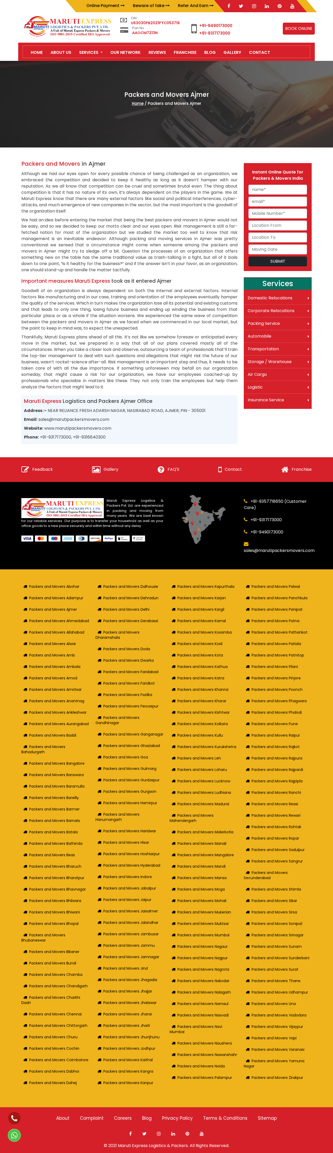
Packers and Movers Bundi (52, 963)
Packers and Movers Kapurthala (205, 586)
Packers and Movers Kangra (128, 1071)
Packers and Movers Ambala (54, 666)
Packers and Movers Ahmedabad (59, 620)
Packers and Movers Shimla (276, 889)
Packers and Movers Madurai (203, 804)
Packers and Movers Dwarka (128, 660)
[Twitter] (241, 6)
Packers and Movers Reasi (275, 804)
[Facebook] (228, 6)
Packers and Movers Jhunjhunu (131, 1037)
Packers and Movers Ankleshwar (58, 712)
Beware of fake (149, 6)
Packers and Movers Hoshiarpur (131, 853)
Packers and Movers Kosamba (204, 632)
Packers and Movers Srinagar (278, 935)
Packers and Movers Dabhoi (54, 1071)
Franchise (302, 469)
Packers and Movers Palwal (276, 586)
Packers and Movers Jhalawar (130, 1002)
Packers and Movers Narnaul (202, 1003)
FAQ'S (173, 469)
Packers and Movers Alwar (52, 643)
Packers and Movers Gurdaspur (131, 780)
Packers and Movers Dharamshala (117, 635)
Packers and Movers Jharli (126, 1025)
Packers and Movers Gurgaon (129, 791)
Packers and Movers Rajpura (277, 758)
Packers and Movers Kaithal (128, 1059)
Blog (147, 1118)
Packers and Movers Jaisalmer (130, 911)
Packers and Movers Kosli (199, 643)
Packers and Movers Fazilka (127, 694)
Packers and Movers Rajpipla (277, 781)
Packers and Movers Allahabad (56, 632)
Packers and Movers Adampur (56, 598)
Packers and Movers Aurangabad (59, 723)
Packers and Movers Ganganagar (133, 734)
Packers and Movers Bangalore (57, 763)
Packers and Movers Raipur (276, 735)
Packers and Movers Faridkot (129, 683)
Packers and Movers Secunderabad (266, 875)
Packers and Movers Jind (125, 968)
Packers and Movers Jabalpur (129, 888)
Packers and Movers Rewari (276, 815)
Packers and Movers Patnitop (278, 655)
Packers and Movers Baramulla (57, 786)
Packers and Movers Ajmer (53, 609)
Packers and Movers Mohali (201, 900)
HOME (37, 52)
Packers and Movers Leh (199, 758)
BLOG (210, 52)
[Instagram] (254, 6)
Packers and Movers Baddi (52, 735)
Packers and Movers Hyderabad (131, 865)
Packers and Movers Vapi (274, 1038)
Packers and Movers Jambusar (131, 934)
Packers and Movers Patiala (276, 643)
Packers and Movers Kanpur (128, 1082)
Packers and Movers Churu (53, 1037)
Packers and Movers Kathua (202, 666)
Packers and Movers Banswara (56, 774)
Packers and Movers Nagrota (203, 969)
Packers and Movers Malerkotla (205, 832)
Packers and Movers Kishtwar (203, 712)
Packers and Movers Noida (201, 1066)
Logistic (255, 387)
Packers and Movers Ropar (275, 838)
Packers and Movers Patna (275, 620)
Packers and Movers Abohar (54, 586)
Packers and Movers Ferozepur (130, 706)
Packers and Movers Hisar (126, 842)
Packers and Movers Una (274, 1003)
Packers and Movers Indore (127, 876)
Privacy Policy (177, 1118)
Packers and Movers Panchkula (280, 598)
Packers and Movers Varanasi (278, 1049)
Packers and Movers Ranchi (276, 792)
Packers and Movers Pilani (275, 666)
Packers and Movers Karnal (201, 620)
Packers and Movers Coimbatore (58, 1059)
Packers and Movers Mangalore (205, 855)
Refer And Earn (193, 6)
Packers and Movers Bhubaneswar (43, 937)
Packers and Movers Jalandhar (130, 922)
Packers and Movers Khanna (202, 689)
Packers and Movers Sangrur (277, 861)
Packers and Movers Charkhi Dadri (50, 1000)
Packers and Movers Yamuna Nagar (274, 1063)
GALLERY (232, 52)
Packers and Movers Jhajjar (127, 991)
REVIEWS (157, 52)
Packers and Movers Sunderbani (280, 958)
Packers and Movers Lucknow (203, 781)
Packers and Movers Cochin (54, 1048)
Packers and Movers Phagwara (279, 701)
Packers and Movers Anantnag (56, 701)
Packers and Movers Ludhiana (204, 792)
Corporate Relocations (271, 311)
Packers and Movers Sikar (274, 900)
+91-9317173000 (214, 33)
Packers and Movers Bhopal (54, 923)
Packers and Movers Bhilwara (55, 900)
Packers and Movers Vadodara (279, 1015)
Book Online (298, 28)
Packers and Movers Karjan (201, 598)
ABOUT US (60, 52)
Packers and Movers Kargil (200, 609)
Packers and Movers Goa (125, 757)
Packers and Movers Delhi (126, 609)
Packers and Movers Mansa (202, 877)
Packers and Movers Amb (52, 655)
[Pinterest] (279, 6)
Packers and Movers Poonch (277, 689)
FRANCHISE (185, 52)
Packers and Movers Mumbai (203, 935)
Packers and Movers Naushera (204, 1043)
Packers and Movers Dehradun (130, 598)
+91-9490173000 (215, 25)
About (62, 1118)
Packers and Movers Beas (52, 855)
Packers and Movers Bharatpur (56, 877)
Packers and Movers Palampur (204, 1077)
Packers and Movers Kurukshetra (206, 746)
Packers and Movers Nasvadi (203, 1015)
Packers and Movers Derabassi (130, 620)
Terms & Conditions (225, 1118)
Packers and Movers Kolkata (202, 723)
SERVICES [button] (89, 52)
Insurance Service (266, 400)
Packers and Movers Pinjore (276, 678)
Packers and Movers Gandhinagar (117, 720)
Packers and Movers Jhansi (127, 1014)
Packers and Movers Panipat (277, 609)
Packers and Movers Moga (201, 889)
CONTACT (259, 52)
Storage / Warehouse (270, 362)
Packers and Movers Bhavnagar (57, 889)
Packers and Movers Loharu (202, 769)
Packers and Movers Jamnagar (131, 956)
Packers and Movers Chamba (55, 974)
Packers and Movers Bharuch (55, 866)
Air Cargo (257, 374)
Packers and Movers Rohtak (276, 826)
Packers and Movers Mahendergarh (192, 818)
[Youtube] (292, 6)
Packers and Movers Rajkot (276, 746)
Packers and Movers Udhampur (280, 992)
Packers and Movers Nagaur (202, 946)
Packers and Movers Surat (275, 969)
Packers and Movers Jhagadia (130, 979)
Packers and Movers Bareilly (54, 797)
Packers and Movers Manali (201, 843)
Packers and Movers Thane (276, 980)
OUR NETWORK (125, 52)
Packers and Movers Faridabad (130, 671)
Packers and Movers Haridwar (129, 831)
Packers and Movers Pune (275, 723)
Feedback (42, 469)
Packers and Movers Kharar (201, 701)
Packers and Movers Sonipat (277, 923)
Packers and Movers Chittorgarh (58, 1025)
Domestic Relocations (270, 298)
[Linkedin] (267, 6)
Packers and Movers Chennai (55, 1014)
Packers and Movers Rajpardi (277, 769)
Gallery (111, 469)
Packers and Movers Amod (53, 678)
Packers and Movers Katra (200, 678)
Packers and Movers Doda (126, 649)
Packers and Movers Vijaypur (277, 1026)
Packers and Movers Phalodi (277, 712)
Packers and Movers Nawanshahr (207, 1054)
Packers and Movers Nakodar (203, 980)
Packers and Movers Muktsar (203, 923)
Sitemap (267, 1118)
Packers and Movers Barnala (54, 820)
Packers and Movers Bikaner (54, 951)
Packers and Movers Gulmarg (129, 768)
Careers (123, 1118)
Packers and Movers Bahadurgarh (43, 749)
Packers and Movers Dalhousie (130, 586)
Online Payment (103, 6)
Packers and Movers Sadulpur (278, 849)
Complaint (92, 1118)
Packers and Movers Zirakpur (277, 1077)
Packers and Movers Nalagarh (204, 992)
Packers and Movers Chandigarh (58, 986)
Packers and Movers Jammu (129, 945)
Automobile (259, 336)
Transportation (263, 349)
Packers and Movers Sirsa (274, 912)
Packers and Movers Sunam (277, 946)
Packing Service (264, 323)
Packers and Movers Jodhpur (129, 1048)
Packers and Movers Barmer (54, 809)
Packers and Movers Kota (200, 655)
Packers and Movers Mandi (201, 866)
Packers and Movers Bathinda (55, 843)
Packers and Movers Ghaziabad (131, 745)
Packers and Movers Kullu (200, 735)
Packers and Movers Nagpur (202, 958)
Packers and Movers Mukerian (204, 912)
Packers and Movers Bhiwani (54, 912)
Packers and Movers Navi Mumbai (196, 1029)
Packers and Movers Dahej (53, 1082)
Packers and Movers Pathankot (280, 632)
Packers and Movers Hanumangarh (117, 817)
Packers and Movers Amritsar (55, 689)
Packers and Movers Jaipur (127, 899)
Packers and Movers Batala (53, 832)
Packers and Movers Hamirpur (130, 803)
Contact (233, 469)
